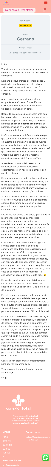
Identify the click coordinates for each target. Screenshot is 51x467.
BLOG (5, 457)
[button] (46, 2)
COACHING (7, 445)
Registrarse (27, 10)
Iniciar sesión (12, 10)
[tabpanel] (25, 223)
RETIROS (6, 453)
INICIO (5, 437)
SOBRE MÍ (7, 441)
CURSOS (6, 449)
